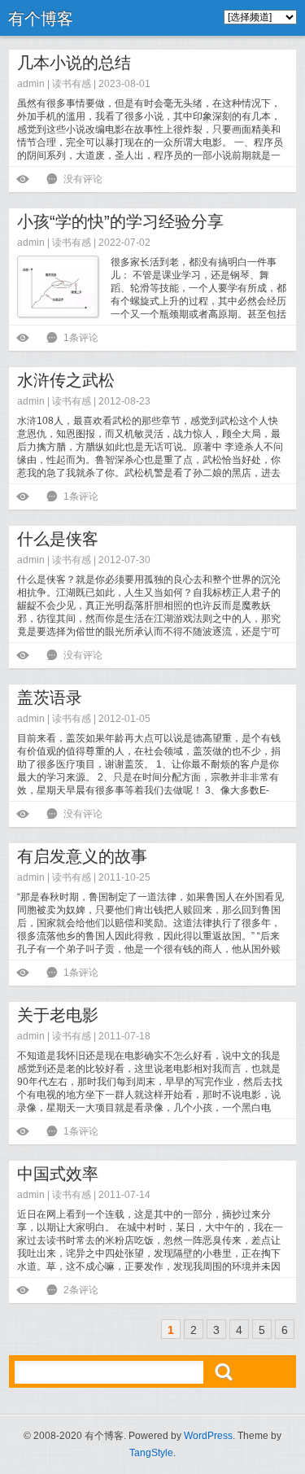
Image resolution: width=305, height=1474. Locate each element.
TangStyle (151, 1453)
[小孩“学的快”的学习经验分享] (57, 286)
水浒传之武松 (66, 380)
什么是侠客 (57, 539)
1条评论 (80, 337)
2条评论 (80, 1290)
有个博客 (40, 19)
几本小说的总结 (74, 63)
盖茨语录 (49, 697)
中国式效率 (57, 1174)
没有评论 (82, 179)
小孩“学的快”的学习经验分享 (120, 221)
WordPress (208, 1435)
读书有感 (71, 84)
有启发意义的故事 (82, 856)
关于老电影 (57, 1015)
